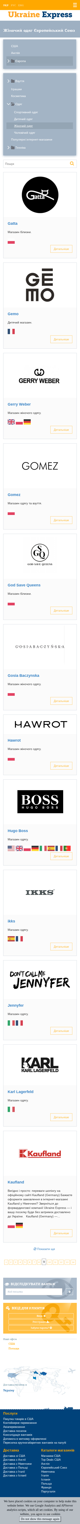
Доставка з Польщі (15, 1467)
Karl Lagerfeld (20, 1092)
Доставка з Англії (14, 1459)
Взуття (19, 81)
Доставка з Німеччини (17, 1463)
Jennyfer (16, 1005)
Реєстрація (40, 1322)
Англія (15, 53)
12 (61, 1262)
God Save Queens (24, 585)
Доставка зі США (14, 1455)
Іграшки (16, 89)
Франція (46, 1487)
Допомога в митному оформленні (24, 1438)
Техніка (20, 147)
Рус (13, 5)
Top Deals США (51, 1459)
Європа (20, 61)
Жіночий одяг (23, 126)
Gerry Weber (19, 404)
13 (67, 1262)
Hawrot (14, 740)
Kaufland (16, 1182)
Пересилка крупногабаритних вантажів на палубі (34, 1442)
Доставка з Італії (14, 1471)
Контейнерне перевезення (20, 1422)
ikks (11, 921)
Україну (8, 1390)
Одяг (18, 104)
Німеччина (48, 1471)
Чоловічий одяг (24, 132)
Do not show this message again (40, 1519)
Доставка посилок (14, 1431)
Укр (6, 5)
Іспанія (45, 1479)
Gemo (13, 314)
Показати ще (45, 1249)
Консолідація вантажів (17, 1434)
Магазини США (51, 1455)
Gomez (14, 495)
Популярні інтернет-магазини (31, 139)
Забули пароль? (40, 1328)
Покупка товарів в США (18, 1419)
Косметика (18, 96)
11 (55, 1262)
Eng (21, 5)
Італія (45, 1475)
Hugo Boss (18, 831)
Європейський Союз (54, 1467)
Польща (14, 1348)
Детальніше (61, 249)
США (14, 46)
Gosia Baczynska (23, 675)
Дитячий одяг (23, 119)
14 (73, 1262)
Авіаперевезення (14, 1426)
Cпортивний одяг (26, 112)
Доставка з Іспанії (14, 1475)
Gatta (12, 223)
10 (49, 1262)
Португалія (48, 1491)
